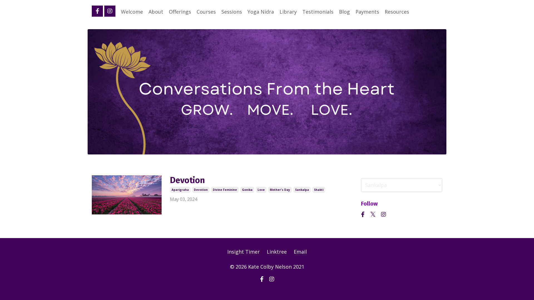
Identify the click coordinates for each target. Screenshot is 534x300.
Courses (206, 11)
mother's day (280, 190)
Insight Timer (243, 251)
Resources (397, 11)
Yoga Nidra (261, 11)
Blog (344, 11)
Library (288, 11)
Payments (367, 11)
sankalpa (302, 190)
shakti (318, 190)
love (261, 190)
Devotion (187, 180)
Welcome (132, 11)
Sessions (231, 11)
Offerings (180, 11)
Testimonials (317, 11)
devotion (201, 190)
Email (300, 251)
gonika (247, 190)
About (156, 11)
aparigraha (180, 190)
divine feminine (225, 190)
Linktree (277, 251)
